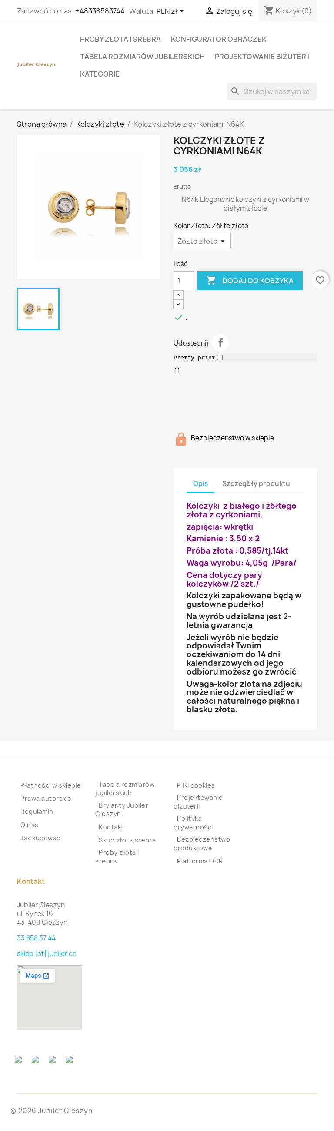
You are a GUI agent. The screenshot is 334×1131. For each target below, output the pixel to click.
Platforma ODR (200, 861)
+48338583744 (100, 11)
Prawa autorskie (46, 798)
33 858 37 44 (36, 938)
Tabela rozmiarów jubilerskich (142, 56)
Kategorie (100, 74)
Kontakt (111, 827)
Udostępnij (220, 342)
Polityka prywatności (193, 822)
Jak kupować (40, 838)
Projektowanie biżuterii (262, 56)
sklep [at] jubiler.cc (47, 953)
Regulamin (36, 811)
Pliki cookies (196, 785)
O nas (29, 825)
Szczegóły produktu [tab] (256, 483)
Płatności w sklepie (50, 785)
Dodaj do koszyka (250, 280)
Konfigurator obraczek (219, 39)
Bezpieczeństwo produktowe (202, 843)
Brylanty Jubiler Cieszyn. (121, 809)
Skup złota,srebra (127, 840)
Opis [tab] (200, 483)
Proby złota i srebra (120, 39)
